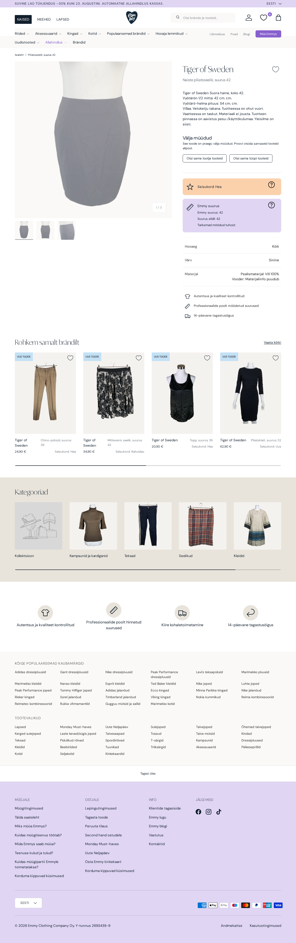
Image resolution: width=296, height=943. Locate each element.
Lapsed (62, 19)
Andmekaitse (231, 925)
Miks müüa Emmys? (31, 826)
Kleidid (239, 556)
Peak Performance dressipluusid (164, 674)
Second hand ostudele (103, 835)
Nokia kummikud (208, 697)
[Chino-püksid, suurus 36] (45, 393)
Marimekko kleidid (28, 684)
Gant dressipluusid (74, 672)
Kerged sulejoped (28, 733)
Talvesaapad (114, 733)
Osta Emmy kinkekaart (103, 861)
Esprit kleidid (115, 684)
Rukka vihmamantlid (75, 704)
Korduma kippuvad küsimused (39, 876)
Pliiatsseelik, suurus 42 (42, 54)
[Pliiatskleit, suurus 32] (250, 393)
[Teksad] (148, 526)
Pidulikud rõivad (72, 740)
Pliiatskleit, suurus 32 (266, 440)
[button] (278, 17)
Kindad (246, 733)
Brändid (79, 42)
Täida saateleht (27, 817)
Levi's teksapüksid (209, 672)
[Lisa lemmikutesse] (275, 69)
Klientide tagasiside (165, 808)
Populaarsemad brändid (126, 33)
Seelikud (185, 556)
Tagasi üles (148, 773)
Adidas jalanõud (117, 690)
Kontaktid (157, 844)
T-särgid (157, 740)
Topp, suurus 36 (201, 440)
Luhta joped (250, 684)
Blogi (246, 34)
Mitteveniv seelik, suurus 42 (125, 442)
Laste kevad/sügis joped (78, 733)
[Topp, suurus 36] (182, 393)
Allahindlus (54, 42)
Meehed (44, 19)
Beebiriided (68, 747)
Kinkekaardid (114, 754)
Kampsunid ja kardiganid (89, 556)
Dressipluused (252, 740)
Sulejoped (158, 727)
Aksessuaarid (46, 33)
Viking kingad (160, 697)
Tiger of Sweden (208, 69)
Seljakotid (67, 754)
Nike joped (204, 684)
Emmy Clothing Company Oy (51, 925)
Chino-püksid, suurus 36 (56, 442)
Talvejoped (204, 727)
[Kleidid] (257, 526)
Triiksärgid (158, 747)
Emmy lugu (157, 817)
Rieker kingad (24, 697)
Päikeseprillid (251, 747)
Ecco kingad (160, 690)
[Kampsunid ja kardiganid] (93, 526)
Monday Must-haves (75, 727)
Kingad (72, 33)
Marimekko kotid (163, 704)
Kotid (92, 33)
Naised (23, 19)
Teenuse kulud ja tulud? (34, 853)
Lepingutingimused (100, 808)
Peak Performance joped (33, 690)
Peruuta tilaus (96, 826)
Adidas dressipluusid (30, 672)
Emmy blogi (158, 826)
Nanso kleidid (70, 684)
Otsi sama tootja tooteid (205, 158)
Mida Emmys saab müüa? (35, 844)
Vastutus (156, 835)
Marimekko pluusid (255, 672)
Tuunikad (112, 747)
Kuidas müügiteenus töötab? (38, 835)
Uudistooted (25, 42)
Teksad (129, 556)
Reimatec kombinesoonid (33, 704)
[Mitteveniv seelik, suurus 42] (113, 393)
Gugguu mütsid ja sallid (122, 704)
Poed (234, 34)
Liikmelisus (217, 34)
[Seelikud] (202, 526)
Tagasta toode (96, 817)
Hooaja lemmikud (169, 33)
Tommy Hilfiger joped (76, 690)
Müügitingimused (29, 808)
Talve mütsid (205, 733)
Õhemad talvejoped (256, 727)
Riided (20, 33)
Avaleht (19, 54)
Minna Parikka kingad (212, 690)
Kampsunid (204, 740)
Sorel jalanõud (70, 697)
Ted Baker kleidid (163, 684)
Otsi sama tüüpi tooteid (250, 158)
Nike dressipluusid (119, 672)
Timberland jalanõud (120, 697)
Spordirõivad (114, 740)
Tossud (156, 733)
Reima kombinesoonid (257, 697)
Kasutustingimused (265, 925)
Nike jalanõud (251, 690)
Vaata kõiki (272, 342)
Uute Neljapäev (116, 727)
